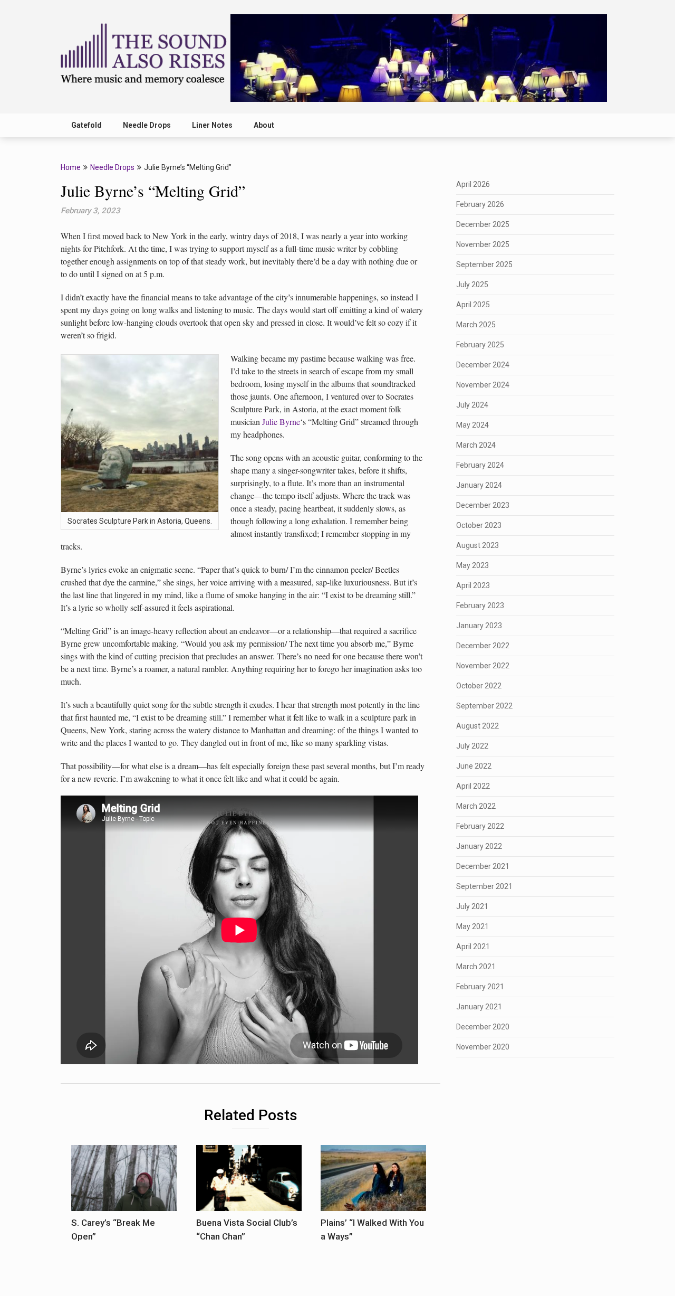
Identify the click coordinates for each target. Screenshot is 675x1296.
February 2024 (480, 465)
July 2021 (472, 906)
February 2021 (480, 986)
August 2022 (477, 726)
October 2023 (479, 525)
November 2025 (482, 244)
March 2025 (476, 324)
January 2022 (479, 846)
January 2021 (479, 1006)
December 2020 (482, 1027)
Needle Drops (147, 125)
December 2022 (482, 645)
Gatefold (86, 125)
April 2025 (473, 304)
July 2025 (472, 284)
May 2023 (472, 565)
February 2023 (480, 605)
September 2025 (484, 264)
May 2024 (472, 425)
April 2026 (473, 184)
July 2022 (472, 746)
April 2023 (473, 585)
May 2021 (472, 926)
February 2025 (480, 344)
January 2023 (479, 625)
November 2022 (482, 665)
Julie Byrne (281, 421)
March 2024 (476, 445)
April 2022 (473, 786)
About (264, 125)
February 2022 (480, 826)
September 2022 (484, 706)
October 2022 (479, 686)
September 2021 (484, 886)
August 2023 (477, 545)
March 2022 (476, 806)
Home (71, 167)
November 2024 (482, 385)
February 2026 (480, 204)
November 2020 (482, 1047)
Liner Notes (212, 125)
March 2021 (476, 966)
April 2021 (473, 946)
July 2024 (472, 405)
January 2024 (479, 485)
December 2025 (482, 224)
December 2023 (482, 505)
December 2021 (482, 866)
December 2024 (482, 365)
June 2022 (473, 766)
